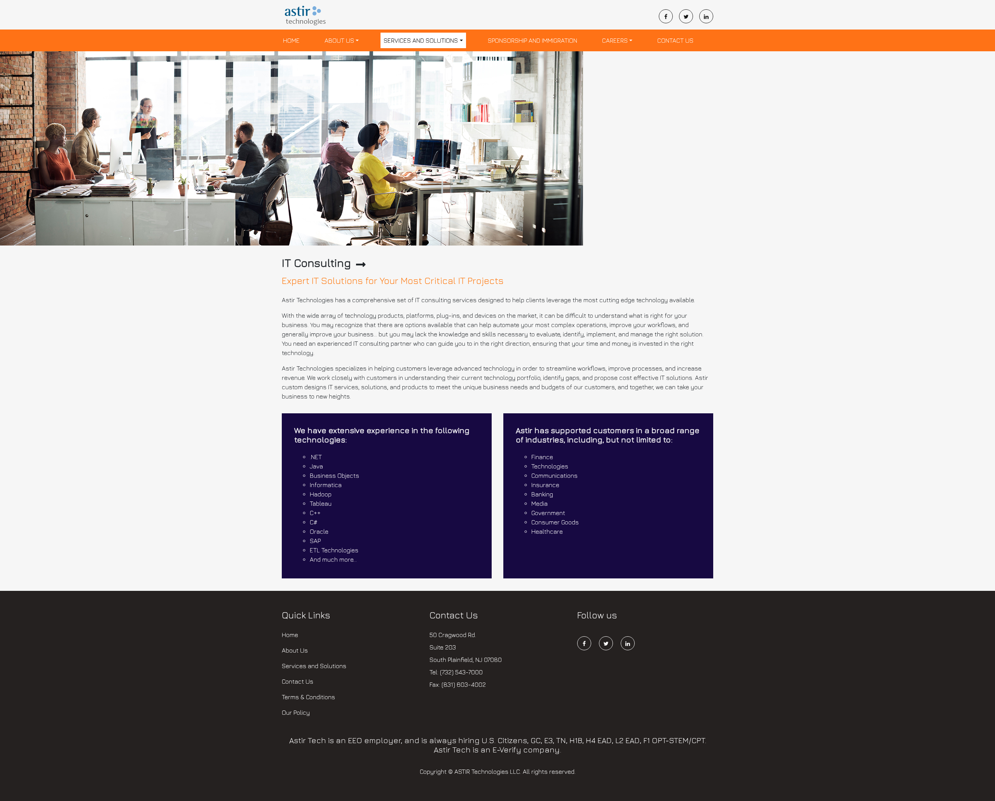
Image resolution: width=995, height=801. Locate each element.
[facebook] (669, 16)
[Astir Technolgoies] (306, 16)
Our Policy (296, 712)
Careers (615, 40)
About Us (339, 40)
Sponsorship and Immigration (532, 40)
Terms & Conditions (308, 696)
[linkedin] (706, 16)
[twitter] (689, 16)
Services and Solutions (421, 40)
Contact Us (675, 40)
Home (291, 40)
